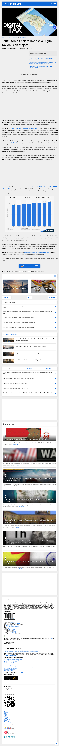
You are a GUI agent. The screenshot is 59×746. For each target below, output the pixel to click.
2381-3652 (8, 621)
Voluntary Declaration (8, 670)
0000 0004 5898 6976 (10, 625)
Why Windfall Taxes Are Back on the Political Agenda (28, 353)
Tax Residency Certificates (9, 669)
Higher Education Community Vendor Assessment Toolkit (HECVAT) (18, 667)
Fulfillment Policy (7, 665)
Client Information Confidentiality (11, 661)
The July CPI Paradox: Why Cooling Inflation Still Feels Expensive (31, 346)
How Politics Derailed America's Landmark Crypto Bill (28, 360)
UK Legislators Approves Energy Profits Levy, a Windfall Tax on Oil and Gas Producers (42, 62)
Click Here (20, 672)
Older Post (52, 297)
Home (3, 37)
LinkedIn (5, 716)
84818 (9, 628)
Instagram (6, 715)
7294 (14, 630)
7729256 (51, 638)
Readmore (15, 444)
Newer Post (6, 297)
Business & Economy (12, 37)
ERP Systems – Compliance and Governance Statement (16, 663)
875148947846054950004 (13, 626)
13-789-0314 (14, 632)
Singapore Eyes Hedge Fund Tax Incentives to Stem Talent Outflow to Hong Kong (15, 288)
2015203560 (17, 623)
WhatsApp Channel (8, 721)
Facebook (6, 712)
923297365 (12, 622)
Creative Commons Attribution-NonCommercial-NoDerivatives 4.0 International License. (27, 651)
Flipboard (6, 714)
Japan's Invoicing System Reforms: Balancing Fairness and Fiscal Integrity (41, 59)
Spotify (5, 720)
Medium (5, 718)
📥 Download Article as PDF (29, 266)
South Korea (23, 37)
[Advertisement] (14, 62)
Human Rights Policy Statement (10, 668)
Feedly (5, 713)
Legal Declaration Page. (11, 655)
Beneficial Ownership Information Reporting (13, 660)
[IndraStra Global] (16, 4)
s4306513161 (12, 629)
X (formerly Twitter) (8, 722)
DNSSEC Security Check (9, 662)
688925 (14, 631)
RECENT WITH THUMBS (10, 334)
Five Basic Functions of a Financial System (19, 460)
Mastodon (6, 717)
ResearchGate (7, 719)
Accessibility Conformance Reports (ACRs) (13, 659)
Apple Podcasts (7, 711)
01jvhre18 (9, 627)
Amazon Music (7, 710)
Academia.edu (7, 709)
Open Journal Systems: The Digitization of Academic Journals (25, 439)
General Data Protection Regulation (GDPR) (13, 666)
